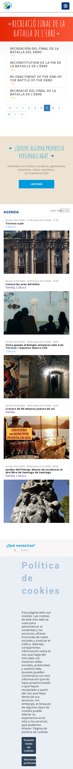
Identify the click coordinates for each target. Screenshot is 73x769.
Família (10, 287)
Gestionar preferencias (30, 761)
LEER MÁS (36, 184)
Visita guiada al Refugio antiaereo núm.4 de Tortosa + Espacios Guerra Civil (34, 346)
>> (22, 114)
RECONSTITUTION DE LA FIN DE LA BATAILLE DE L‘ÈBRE (35, 64)
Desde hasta (31, 220)
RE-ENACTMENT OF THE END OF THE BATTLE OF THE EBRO (36, 78)
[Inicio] (18, 6)
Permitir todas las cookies (29, 745)
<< (10, 108)
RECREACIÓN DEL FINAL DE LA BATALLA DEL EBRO (34, 50)
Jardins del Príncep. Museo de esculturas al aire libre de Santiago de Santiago (33, 471)
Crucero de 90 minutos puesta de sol (30, 408)
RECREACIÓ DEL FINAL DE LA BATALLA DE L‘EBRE (33, 92)
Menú (65, 6)
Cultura (10, 227)
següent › (67, 210)
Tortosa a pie (14, 223)
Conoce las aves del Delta (22, 284)
